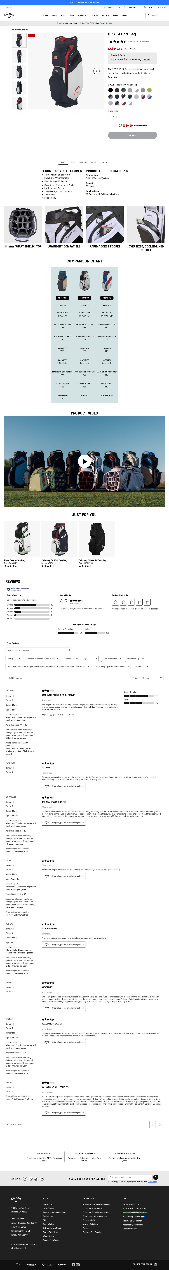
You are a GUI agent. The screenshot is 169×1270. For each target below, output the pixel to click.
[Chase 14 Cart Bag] (107, 280)
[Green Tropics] (123, 90)
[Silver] (136, 96)
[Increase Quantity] (116, 117)
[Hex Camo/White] (136, 90)
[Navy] (117, 96)
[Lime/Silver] (149, 90)
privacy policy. (152, 1182)
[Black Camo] (117, 90)
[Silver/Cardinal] (142, 96)
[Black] (110, 90)
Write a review (143, 41)
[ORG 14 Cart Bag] (62, 280)
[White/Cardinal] (123, 103)
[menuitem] (108, 7)
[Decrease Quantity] (110, 117)
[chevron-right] (155, 1177)
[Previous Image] (36, 71)
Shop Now (62, 298)
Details (109, 23)
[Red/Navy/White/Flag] (123, 96)
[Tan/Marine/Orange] (117, 103)
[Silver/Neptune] (149, 96)
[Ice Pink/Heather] (142, 90)
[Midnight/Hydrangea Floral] (110, 96)
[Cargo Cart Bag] (84, 280)
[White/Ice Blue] (130, 103)
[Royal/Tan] (130, 96)
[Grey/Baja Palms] (130, 90)
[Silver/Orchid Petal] (110, 103)
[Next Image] (96, 71)
